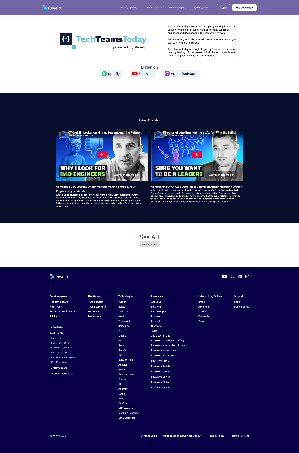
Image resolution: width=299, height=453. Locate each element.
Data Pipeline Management (63, 357)
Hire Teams (56, 306)
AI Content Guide (147, 435)
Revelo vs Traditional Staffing (167, 340)
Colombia (203, 316)
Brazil (201, 301)
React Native (125, 374)
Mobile (122, 335)
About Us (156, 301)
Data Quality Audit (59, 352)
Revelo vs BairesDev (162, 355)
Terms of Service (239, 435)
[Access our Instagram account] (247, 276)
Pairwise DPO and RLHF (61, 347)
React (121, 306)
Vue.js (122, 369)
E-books (155, 316)
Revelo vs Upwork (161, 376)
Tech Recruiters (97, 306)
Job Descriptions (160, 335)
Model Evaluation (59, 362)
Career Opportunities (62, 373)
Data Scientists (126, 418)
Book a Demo (241, 306)
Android (122, 389)
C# (120, 355)
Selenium (123, 326)
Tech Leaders (95, 301)
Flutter (122, 379)
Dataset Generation (60, 343)
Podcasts (156, 321)
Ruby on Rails (125, 360)
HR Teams (94, 311)
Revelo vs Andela (160, 366)
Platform (156, 306)
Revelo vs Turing (160, 371)
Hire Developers (244, 7)
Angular (122, 364)
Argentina (204, 306)
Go (122, 340)
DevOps (122, 403)
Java (121, 345)
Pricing (54, 316)
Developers (94, 316)
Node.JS (123, 311)
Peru (201, 321)
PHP (120, 330)
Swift (121, 398)
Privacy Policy (216, 435)
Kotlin (121, 393)
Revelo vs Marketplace (164, 350)
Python (122, 301)
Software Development (63, 311)
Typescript (124, 321)
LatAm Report (159, 311)
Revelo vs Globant (161, 382)
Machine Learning (128, 413)
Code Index (56, 338)
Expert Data (56, 332)
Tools (154, 330)
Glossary (156, 326)
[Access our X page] (232, 276)
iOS (120, 384)
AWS (121, 316)
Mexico (202, 311)
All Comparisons (160, 387)
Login (223, 7)
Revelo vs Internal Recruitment (168, 345)
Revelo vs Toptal (160, 360)
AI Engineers (125, 408)
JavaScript (124, 350)
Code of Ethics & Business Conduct (182, 435)
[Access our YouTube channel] (224, 276)
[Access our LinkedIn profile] (240, 276)
